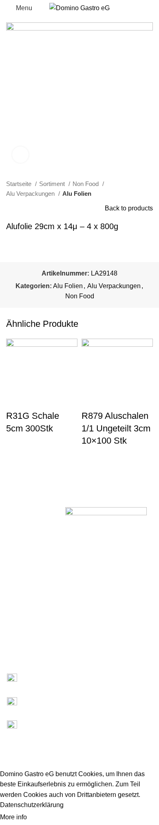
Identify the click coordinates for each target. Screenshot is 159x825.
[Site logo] (79, 7)
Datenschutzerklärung (32, 804)
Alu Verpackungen (31, 193)
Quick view (16, 463)
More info (14, 817)
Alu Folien (76, 193)
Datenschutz (16, 642)
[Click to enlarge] (20, 155)
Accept (44, 818)
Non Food (86, 183)
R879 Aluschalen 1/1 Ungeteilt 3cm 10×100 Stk (116, 428)
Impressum (14, 628)
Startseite (19, 183)
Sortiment (52, 183)
